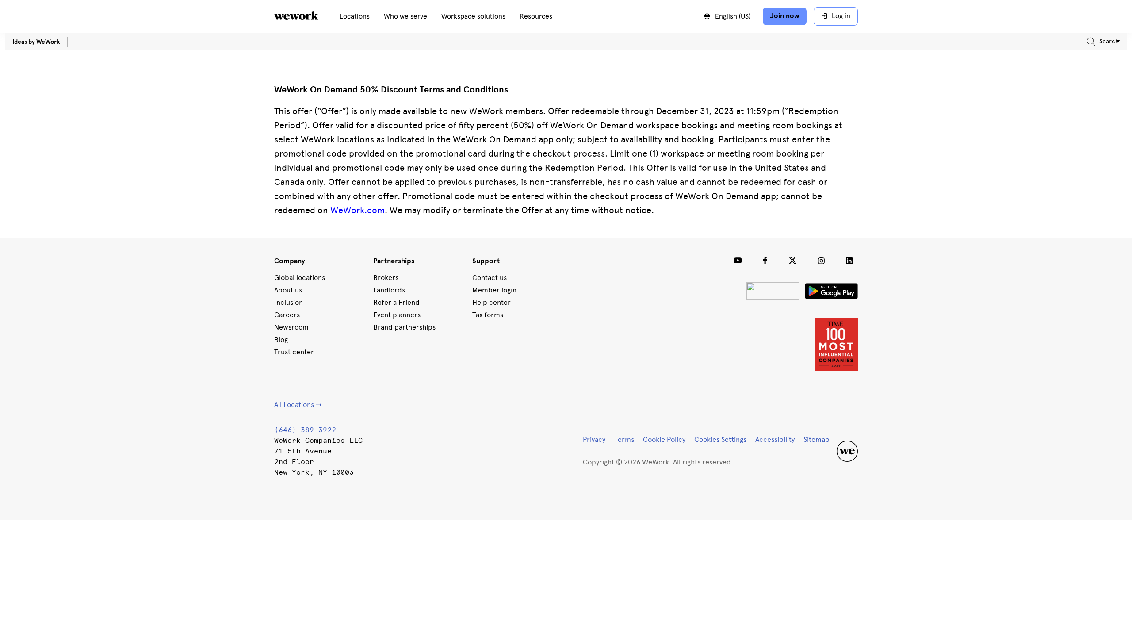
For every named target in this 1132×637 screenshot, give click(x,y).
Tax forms (487, 315)
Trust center (294, 352)
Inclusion (288, 302)
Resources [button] (536, 16)
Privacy (594, 439)
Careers (287, 315)
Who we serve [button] (405, 16)
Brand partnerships (404, 327)
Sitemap (816, 439)
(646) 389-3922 (305, 430)
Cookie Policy (664, 439)
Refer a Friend (396, 302)
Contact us (489, 277)
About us (288, 290)
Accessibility (775, 439)
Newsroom (291, 327)
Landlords (389, 290)
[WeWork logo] (307, 16)
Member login (494, 290)
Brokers (385, 277)
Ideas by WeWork (36, 42)
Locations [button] (355, 16)
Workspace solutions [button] (473, 16)
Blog (281, 339)
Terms (624, 439)
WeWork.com (357, 210)
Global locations (299, 277)
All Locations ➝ (297, 404)
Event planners (397, 315)
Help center (491, 302)
